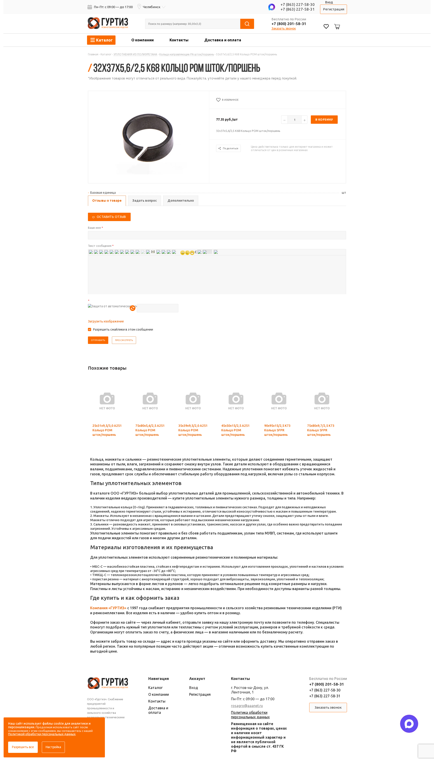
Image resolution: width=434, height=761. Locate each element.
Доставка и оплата (222, 40)
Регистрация (333, 9)
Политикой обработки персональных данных (41, 734)
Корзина (336, 23)
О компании (142, 40)
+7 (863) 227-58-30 (298, 4)
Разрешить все (23, 747)
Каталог (155, 688)
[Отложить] (119, 393)
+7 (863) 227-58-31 (298, 9)
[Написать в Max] (409, 724)
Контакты (179, 40)
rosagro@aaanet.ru (247, 706)
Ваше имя (95, 227)
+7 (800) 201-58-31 (288, 23)
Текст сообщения (100, 245)
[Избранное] (326, 27)
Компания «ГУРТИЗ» (108, 608)
